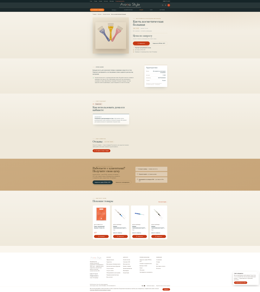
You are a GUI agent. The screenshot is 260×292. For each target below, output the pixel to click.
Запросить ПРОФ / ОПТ (159, 43)
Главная (94, 14)
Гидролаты (109, 262)
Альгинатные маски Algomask (113, 266)
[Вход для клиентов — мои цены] (165, 5)
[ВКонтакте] (142, 285)
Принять (166, 289)
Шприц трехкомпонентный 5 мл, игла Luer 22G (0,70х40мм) (157, 227)
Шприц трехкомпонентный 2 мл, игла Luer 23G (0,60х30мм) (119, 227)
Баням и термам (127, 266)
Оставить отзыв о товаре (102, 150)
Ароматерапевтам (127, 268)
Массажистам (126, 264)
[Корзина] (168, 5)
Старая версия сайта (119, 1)
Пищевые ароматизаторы (113, 274)
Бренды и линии (143, 265)
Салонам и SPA (126, 262)
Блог (151, 9)
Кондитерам (126, 272)
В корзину (102, 236)
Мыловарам (126, 270)
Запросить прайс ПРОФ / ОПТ (103, 182)
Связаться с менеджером (122, 182)
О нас (91, 1)
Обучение (162, 9)
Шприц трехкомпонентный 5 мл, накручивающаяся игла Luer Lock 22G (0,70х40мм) (139, 227)
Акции (141, 9)
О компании (159, 259)
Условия (100, 1)
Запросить (142, 43)
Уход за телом (110, 270)
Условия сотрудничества (146, 263)
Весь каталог (110, 277)
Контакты (106, 1)
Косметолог (98, 104)
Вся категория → (163, 201)
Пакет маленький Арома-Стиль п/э (99, 227)
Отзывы (95, 1)
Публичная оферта (150, 285)
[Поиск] (162, 5)
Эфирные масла (110, 259)
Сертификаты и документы (146, 272)
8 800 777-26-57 (166, 1)
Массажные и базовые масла (113, 264)
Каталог (100, 14)
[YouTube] (144, 285)
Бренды (114, 9)
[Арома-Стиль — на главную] (130, 5)
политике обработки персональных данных (100, 290)
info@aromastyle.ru (94, 275)
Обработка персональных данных (163, 285)
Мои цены (112, 1)
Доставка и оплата (160, 266)
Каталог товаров (98, 9)
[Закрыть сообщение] (257, 273)
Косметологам (128, 9)
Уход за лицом (110, 268)
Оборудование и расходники (113, 272)
